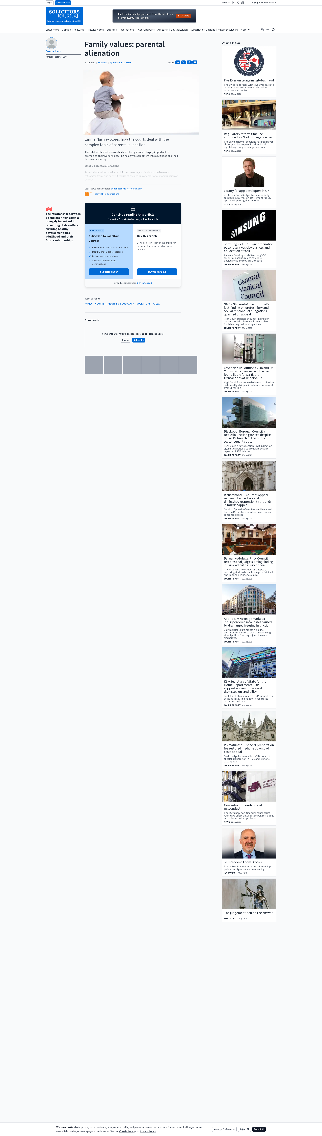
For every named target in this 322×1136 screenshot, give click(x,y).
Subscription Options (203, 30)
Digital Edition (179, 30)
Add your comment (123, 62)
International (127, 30)
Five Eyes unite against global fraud (249, 80)
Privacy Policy (148, 1131)
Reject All (244, 1129)
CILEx (156, 304)
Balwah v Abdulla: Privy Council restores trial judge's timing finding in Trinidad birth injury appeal (248, 562)
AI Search (162, 30)
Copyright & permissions (106, 194)
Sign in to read (144, 283)
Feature (102, 62)
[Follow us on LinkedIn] (233, 2)
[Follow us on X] (237, 2)
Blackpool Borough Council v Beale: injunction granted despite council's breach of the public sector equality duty (247, 436)
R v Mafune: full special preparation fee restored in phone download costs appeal (249, 748)
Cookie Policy (127, 1131)
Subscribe (138, 340)
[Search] (273, 29)
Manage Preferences (224, 1129)
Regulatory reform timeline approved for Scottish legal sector (248, 136)
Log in (125, 340)
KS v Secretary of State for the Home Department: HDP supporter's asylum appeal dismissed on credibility (245, 686)
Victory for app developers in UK (246, 190)
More (244, 30)
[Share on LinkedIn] (177, 62)
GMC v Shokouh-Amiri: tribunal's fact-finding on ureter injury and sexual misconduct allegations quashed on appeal (246, 309)
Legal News (52, 30)
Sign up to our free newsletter (264, 2)
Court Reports (146, 30)
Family (88, 304)
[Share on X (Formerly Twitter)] (183, 62)
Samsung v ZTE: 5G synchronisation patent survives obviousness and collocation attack (249, 247)
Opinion (66, 30)
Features (79, 30)
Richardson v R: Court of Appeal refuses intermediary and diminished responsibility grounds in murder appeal (247, 500)
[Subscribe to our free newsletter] (242, 2)
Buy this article (157, 272)
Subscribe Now (63, 2)
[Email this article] (194, 62)
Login (49, 2)
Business (112, 30)
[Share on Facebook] (189, 62)
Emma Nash (53, 51)
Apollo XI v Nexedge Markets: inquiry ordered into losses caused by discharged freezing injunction (248, 622)
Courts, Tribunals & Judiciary (114, 304)
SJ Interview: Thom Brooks (243, 862)
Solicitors (144, 304)
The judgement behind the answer (248, 913)
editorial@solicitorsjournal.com (126, 188)
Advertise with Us (228, 30)
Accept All (259, 1129)
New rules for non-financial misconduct (243, 807)
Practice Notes (95, 30)
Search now (183, 15)
